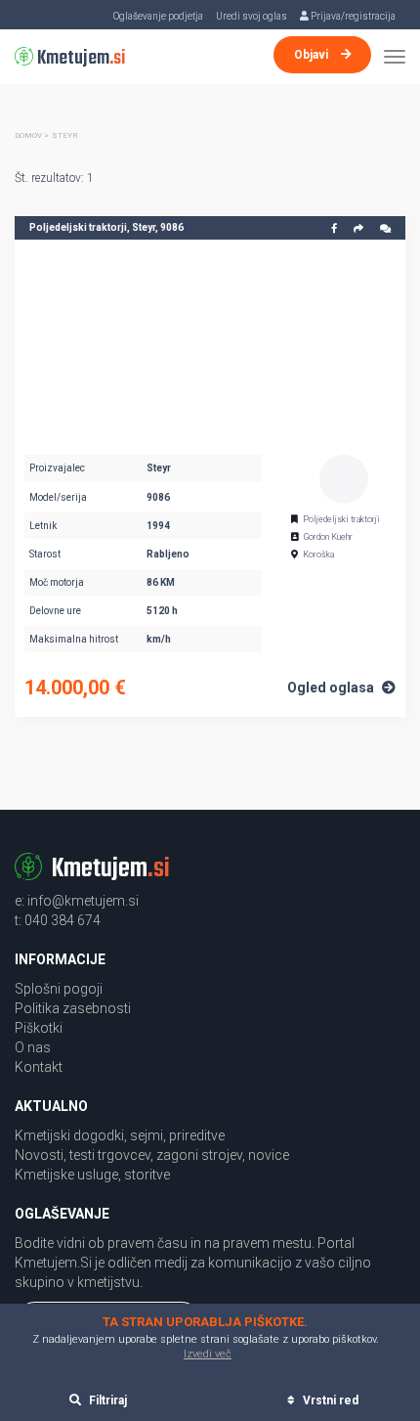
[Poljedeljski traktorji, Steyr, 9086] (210, 342)
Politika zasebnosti (73, 1008)
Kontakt (39, 1067)
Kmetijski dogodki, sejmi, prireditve (120, 1135)
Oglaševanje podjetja (158, 16)
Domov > (32, 135)
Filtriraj (106, 1400)
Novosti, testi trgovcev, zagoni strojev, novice (152, 1155)
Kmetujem (79, 58)
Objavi (312, 55)
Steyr (64, 135)
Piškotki (39, 1028)
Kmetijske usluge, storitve (92, 1174)
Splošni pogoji (59, 989)
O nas (33, 1047)
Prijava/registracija (352, 16)
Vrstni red (329, 1400)
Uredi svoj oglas (251, 16)
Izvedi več (207, 1354)
